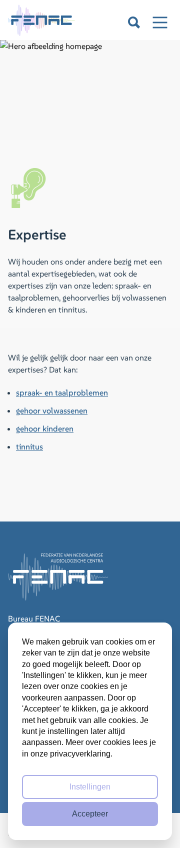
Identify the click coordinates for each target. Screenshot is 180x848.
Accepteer (90, 814)
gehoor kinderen (45, 429)
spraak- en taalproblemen (62, 393)
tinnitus (29, 447)
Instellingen (90, 786)
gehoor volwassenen (52, 411)
